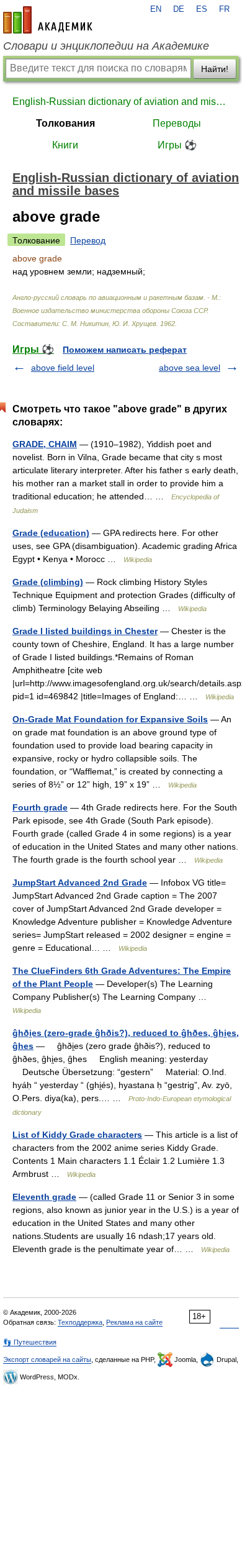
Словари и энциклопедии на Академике (106, 46)
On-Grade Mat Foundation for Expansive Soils (110, 719)
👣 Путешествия (29, 1342)
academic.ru (47, 20)
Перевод (87, 240)
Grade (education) (50, 533)
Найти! (214, 69)
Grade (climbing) (47, 582)
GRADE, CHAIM (44, 444)
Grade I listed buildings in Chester (85, 631)
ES (201, 9)
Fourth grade (40, 807)
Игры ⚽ (177, 145)
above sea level (189, 368)
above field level (62, 368)
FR (224, 9)
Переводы (177, 123)
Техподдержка (80, 1322)
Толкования (65, 123)
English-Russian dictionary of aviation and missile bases (121, 101)
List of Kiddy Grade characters (77, 1135)
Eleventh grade (44, 1197)
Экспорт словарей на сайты (47, 1359)
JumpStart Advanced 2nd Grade (79, 882)
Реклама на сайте (134, 1322)
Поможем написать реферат (125, 350)
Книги (65, 145)
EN (155, 9)
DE (178, 9)
